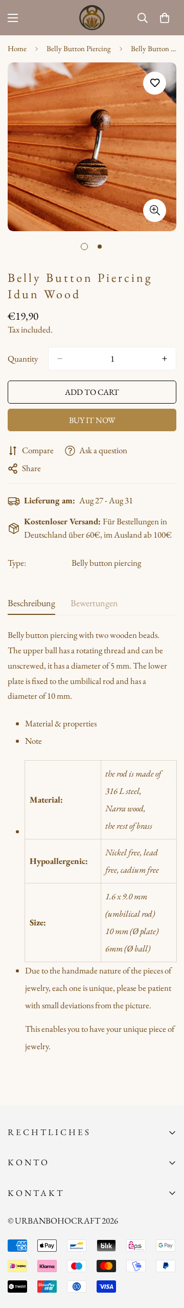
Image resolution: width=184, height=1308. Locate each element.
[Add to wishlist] (154, 83)
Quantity (23, 358)
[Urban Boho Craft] (92, 17)
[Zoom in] (154, 210)
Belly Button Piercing (79, 48)
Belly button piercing (106, 562)
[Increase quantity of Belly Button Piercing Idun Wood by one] (164, 358)
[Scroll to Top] (165, 1254)
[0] (164, 18)
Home (17, 48)
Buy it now (92, 420)
